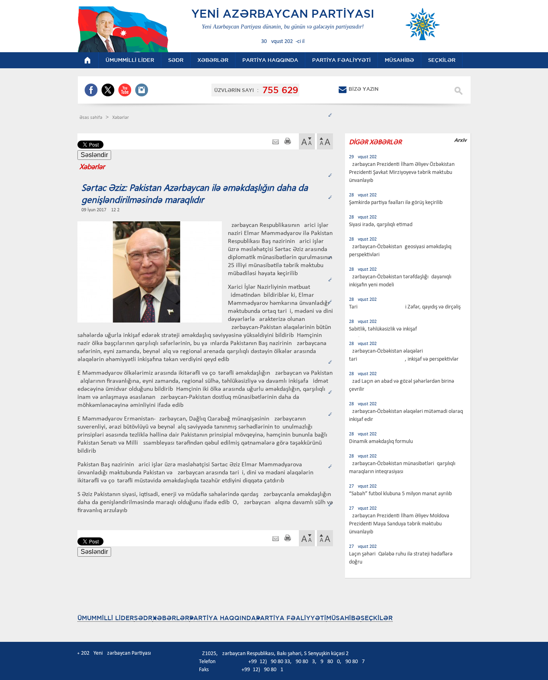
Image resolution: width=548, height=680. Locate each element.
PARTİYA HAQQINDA (222, 618)
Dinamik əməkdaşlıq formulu (381, 442)
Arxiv (460, 140)
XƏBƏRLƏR (170, 618)
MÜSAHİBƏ (343, 618)
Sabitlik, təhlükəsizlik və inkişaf (383, 329)
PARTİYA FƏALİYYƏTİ (291, 618)
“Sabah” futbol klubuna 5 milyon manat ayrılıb (400, 494)
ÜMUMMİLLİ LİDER (105, 618)
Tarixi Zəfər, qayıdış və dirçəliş (405, 307)
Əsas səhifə (91, 117)
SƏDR (143, 618)
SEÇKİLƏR (377, 618)
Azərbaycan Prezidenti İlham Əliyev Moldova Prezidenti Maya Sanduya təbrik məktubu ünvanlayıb (399, 524)
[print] (287, 142)
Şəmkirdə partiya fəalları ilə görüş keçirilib (395, 203)
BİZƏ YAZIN (363, 89)
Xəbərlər (120, 117)
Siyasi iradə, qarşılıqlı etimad (380, 225)
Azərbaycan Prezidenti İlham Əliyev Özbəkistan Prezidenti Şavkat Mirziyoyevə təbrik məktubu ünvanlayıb (402, 172)
